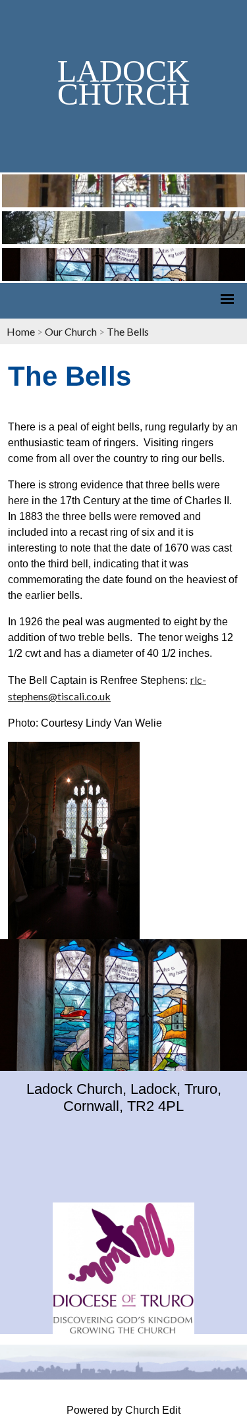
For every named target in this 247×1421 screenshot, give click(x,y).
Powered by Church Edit (123, 1410)
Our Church (71, 331)
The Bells (128, 331)
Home (21, 331)
